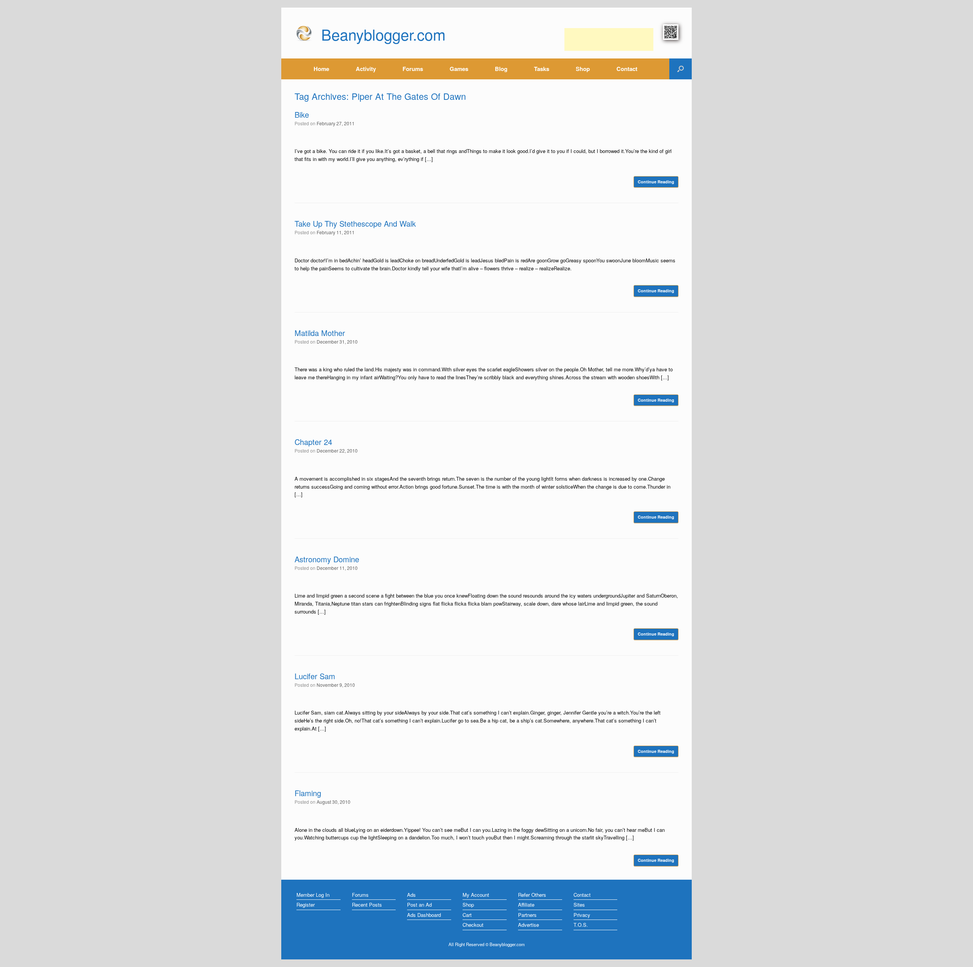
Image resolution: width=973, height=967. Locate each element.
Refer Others (532, 894)
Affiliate (526, 904)
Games (459, 69)
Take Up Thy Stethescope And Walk (355, 223)
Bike (302, 114)
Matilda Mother (320, 332)
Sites (579, 904)
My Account (476, 894)
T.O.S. (581, 924)
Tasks (541, 69)
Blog (501, 69)
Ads (411, 894)
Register (305, 904)
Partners (527, 914)
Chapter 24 (313, 441)
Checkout (473, 924)
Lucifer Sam (315, 675)
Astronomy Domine (327, 559)
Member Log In (313, 894)
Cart (467, 914)
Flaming (308, 792)
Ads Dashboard (424, 914)
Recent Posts (367, 904)
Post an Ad (419, 904)
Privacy (582, 914)
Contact (626, 69)
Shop (583, 69)
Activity (366, 69)
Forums (413, 69)
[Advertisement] (608, 39)
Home (321, 69)
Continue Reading (656, 182)
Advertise (528, 924)
